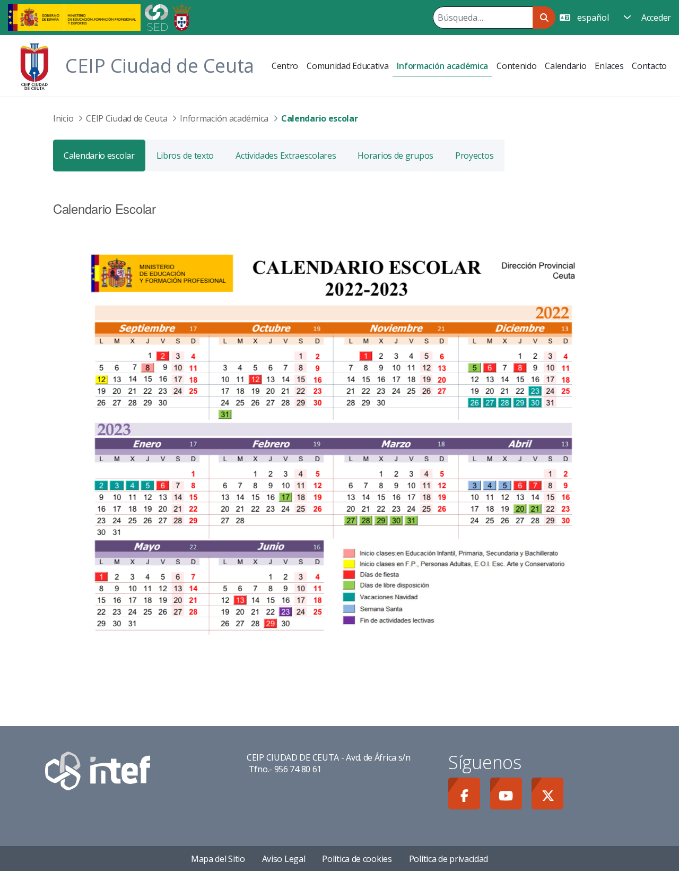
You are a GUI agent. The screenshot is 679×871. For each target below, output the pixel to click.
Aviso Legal (284, 859)
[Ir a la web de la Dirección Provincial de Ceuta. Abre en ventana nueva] (181, 16)
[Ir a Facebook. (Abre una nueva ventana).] (464, 793)
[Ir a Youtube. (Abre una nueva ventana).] (506, 793)
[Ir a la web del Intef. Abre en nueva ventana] (97, 770)
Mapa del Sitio (218, 859)
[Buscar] (544, 17)
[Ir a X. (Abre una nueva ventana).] (547, 793)
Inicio (63, 118)
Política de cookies (356, 859)
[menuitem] (284, 66)
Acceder (656, 17)
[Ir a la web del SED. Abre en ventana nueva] (156, 16)
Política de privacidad (448, 859)
